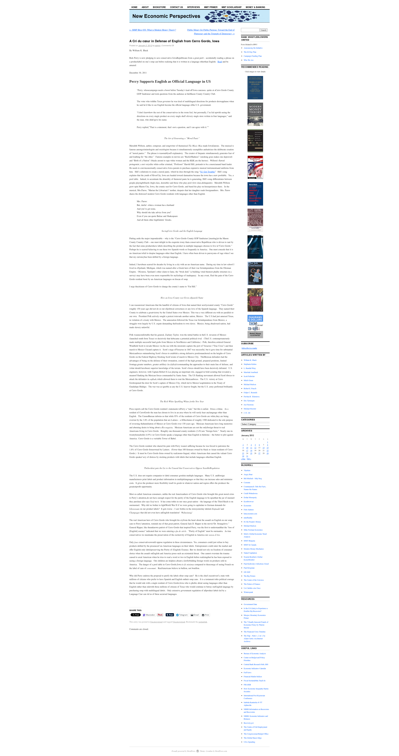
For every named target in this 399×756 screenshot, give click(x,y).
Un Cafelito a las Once (252, 588)
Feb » (249, 458)
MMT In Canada (250, 544)
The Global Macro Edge (253, 738)
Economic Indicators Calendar (255, 668)
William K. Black (250, 360)
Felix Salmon (249, 509)
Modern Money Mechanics (254, 548)
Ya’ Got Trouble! (207, 171)
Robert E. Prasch (250, 388)
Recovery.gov (249, 723)
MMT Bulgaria (249, 540)
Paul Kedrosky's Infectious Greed (256, 563)
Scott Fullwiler (249, 376)
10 (247, 447)
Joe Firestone (249, 404)
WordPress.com (221, 751)
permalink (203, 621)
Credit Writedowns (251, 493)
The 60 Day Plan (250, 52)
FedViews (247, 672)
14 (263, 447)
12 (255, 447)
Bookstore (159, 7)
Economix (247, 505)
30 (243, 456)
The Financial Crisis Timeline (254, 631)
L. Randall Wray (250, 368)
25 (251, 453)
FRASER (247, 684)
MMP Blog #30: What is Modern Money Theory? (152, 29)
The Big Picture (249, 576)
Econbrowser (249, 501)
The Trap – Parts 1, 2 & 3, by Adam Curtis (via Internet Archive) (254, 638)
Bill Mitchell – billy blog (253, 478)
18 (251, 450)
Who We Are (248, 60)
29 (268, 453)
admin (157, 45)
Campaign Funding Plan (253, 56)
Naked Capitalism (250, 553)
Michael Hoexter (250, 408)
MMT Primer (210, 7)
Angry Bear (248, 474)
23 (243, 453)
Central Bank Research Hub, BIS (256, 664)
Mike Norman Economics (253, 529)
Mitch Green (248, 380)
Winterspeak (248, 592)
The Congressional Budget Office (256, 733)
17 (247, 450)
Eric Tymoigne (249, 400)
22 (268, 450)
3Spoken (247, 470)
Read (220, 61)
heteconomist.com (250, 513)
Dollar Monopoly (250, 497)
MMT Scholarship (232, 7)
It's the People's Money (252, 521)
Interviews (193, 7)
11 (251, 447)
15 (268, 447)
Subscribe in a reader (249, 348)
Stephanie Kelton (250, 364)
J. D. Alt (247, 412)
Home (134, 7)
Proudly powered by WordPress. (184, 751)
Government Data (250, 604)
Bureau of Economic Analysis (255, 653)
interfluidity (248, 517)
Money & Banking (255, 7)
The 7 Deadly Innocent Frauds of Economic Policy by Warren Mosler (256, 625)
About (145, 7)
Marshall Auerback (251, 372)
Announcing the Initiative (253, 48)
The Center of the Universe (254, 580)
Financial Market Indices (253, 676)
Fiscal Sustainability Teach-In (254, 680)
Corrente (247, 482)
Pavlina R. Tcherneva (251, 396)
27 (259, 453)
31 (247, 456)
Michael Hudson (250, 384)
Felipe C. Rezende (250, 392)
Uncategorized (156, 621)
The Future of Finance (252, 584)
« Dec (243, 458)
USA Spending (249, 742)
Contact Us (176, 7)
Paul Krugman (249, 567)
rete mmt (247, 572)
